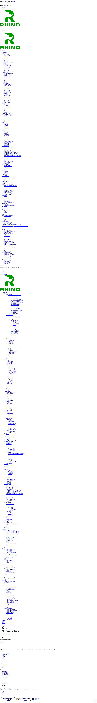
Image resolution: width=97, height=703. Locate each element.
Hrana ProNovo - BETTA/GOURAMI (17, 302)
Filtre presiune (10, 506)
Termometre (6, 78)
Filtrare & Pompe (7, 337)
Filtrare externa (8, 338)
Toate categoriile (3, 50)
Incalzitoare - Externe (11, 427)
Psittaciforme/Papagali (8, 238)
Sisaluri (5, 220)
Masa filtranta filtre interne (12, 351)
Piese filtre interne (11, 353)
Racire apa (6, 109)
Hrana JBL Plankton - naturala (13, 313)
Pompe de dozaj (7, 121)
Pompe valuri (6, 120)
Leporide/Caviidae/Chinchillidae (9, 230)
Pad (5, 81)
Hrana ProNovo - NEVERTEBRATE (17, 310)
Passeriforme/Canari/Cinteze (8, 241)
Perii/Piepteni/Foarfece (8, 223)
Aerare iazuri (8, 511)
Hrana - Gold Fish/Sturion (8, 161)
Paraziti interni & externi (8, 90)
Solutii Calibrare (11, 374)
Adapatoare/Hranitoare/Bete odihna (10, 578)
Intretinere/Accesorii (7, 547)
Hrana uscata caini (7, 201)
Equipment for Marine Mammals (9, 254)
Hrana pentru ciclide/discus (15, 324)
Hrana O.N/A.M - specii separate (13, 319)
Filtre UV (10, 355)
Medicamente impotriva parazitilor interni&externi (16, 453)
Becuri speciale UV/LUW (8, 191)
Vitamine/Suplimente (7, 604)
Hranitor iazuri (6, 163)
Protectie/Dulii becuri (7, 192)
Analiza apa (6, 64)
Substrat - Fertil (6, 94)
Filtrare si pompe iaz (5, 164)
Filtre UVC (6, 117)
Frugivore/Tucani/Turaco (8, 245)
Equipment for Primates (10, 614)
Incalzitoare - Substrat (11, 428)
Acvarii (3, 110)
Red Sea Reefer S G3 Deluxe (9, 151)
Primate (5, 234)
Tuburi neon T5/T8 (7, 194)
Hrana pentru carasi (14, 321)
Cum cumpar (4, 270)
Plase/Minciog (6, 144)
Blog (3, 8)
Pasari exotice (4, 576)
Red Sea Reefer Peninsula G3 (9, 154)
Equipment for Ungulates (8, 256)
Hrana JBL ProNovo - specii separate (14, 301)
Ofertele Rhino (4, 269)
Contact (3, 9)
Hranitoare (6, 57)
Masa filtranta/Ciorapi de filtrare (11, 440)
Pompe (9, 345)
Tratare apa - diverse (9, 364)
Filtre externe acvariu (11, 339)
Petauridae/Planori (7, 236)
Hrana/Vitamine (6, 582)
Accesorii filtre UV (11, 356)
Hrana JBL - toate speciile (12, 312)
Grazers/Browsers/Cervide (8, 233)
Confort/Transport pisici (6, 218)
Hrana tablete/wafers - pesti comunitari (17, 318)
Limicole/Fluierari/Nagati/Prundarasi (10, 244)
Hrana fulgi (14, 322)
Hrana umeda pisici (7, 216)
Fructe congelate (7, 263)
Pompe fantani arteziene (8, 166)
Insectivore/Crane (7, 243)
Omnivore (6, 235)
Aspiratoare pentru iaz (7, 168)
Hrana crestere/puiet (7, 56)
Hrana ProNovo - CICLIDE (15, 304)
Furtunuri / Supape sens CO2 (13, 370)
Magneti (5, 87)
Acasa (3, 665)
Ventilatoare (6, 132)
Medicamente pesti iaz (5, 176)
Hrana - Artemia (13, 335)
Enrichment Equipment (6, 252)
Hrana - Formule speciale (15, 333)
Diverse (5, 82)
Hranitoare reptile (7, 188)
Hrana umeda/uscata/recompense (7, 199)
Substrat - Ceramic (7, 95)
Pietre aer (9, 422)
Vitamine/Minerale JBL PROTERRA (12, 533)
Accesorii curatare (5, 83)
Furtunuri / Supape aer (12, 423)
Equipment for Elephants (8, 255)
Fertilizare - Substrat (7, 70)
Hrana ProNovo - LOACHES (15, 309)
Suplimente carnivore (7, 250)
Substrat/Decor (4, 195)
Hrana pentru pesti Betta (14, 320)
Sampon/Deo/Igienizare (8, 222)
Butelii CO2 (10, 375)
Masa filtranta (10, 342)
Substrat (5, 196)
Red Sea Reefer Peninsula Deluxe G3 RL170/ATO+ (12, 156)
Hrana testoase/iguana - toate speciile (12, 534)
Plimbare (3, 209)
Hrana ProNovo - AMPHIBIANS (16, 311)
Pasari (5, 594)
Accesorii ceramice (7, 76)
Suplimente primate (7, 249)
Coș (3, 693)
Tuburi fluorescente (7, 105)
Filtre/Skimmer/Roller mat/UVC (7, 114)
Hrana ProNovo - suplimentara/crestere (17, 300)
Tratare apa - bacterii (7, 66)
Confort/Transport (5, 203)
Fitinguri (9, 381)
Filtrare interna (6, 60)
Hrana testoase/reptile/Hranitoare (7, 184)
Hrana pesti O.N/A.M (7, 55)
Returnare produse (5, 673)
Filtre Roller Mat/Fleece (8, 115)
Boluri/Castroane (7, 558)
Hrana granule (15, 328)
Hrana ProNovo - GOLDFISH (15, 303)
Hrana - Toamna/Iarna (7, 160)
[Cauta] (10, 27)
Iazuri (3, 655)
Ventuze (5, 80)
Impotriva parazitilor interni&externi (12, 523)
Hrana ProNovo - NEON (15, 305)
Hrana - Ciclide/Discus (14, 334)
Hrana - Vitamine (7, 162)
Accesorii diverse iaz (5, 178)
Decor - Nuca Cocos (7, 101)
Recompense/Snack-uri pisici (11, 567)
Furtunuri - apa (10, 378)
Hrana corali (10, 460)
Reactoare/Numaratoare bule (13, 369)
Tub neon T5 (10, 415)
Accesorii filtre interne (12, 352)
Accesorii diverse (5, 72)
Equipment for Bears (9, 613)
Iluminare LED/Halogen (8, 193)
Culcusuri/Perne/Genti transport (9, 205)
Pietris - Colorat (6, 97)
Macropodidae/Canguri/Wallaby (9, 231)
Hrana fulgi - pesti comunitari (15, 317)
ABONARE (2, 642)
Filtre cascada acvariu (11, 340)
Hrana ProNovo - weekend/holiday (16, 299)
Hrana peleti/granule (16, 323)
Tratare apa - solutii (7, 65)
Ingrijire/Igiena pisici (5, 221)
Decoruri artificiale (11, 546)
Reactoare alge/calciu (7, 484)
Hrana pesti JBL (7, 54)
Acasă (3, 626)
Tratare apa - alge (7, 67)
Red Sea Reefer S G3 (7, 150)
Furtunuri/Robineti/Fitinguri (8, 73)
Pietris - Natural (6, 96)
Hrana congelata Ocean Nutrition (13, 331)
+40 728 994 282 (12, 1)
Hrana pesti (4, 53)
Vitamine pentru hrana (12, 314)
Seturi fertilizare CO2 (11, 368)
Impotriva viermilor (7, 92)
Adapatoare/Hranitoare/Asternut (9, 581)
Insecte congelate (7, 261)
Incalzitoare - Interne (11, 426)
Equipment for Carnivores (8, 253)
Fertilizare (6, 365)
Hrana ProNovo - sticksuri (15, 298)
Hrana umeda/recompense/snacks (7, 215)
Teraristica (4, 529)
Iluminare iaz (4, 181)
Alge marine (10, 462)
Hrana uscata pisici (9, 566)
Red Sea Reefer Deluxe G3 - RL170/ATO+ (11, 153)
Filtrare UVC (10, 507)
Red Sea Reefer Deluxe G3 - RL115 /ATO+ (11, 152)
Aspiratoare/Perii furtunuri (8, 84)
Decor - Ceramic (7, 102)
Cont (3, 694)
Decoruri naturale (11, 545)
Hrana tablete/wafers (16, 330)
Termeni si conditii (5, 676)
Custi (5, 583)
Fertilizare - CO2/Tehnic (8, 71)
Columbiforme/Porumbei (8, 246)
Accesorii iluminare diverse (12, 417)
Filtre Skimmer (6, 116)
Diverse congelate (7, 262)
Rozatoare (4, 580)
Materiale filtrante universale (8, 62)
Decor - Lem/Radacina (8, 98)
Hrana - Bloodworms (14, 332)
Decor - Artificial (7, 100)
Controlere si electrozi (11, 372)
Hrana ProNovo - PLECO (15, 307)
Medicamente (4, 89)
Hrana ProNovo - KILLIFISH (15, 308)
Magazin (3, 692)
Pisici (3, 564)
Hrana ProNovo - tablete (14, 297)
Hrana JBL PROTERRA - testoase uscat (10, 185)
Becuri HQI (10, 474)
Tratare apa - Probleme (12, 450)
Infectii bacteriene (7, 91)
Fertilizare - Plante (7, 69)
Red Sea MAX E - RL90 (8, 148)
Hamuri (5, 212)
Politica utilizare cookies (6, 675)
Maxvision (35, 689)
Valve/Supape (10, 380)
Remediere (6, 172)
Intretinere (6, 171)
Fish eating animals (7, 251)
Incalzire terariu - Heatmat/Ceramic (10, 190)
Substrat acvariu (5, 93)
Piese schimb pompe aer (12, 425)
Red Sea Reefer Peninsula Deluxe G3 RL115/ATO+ (12, 155)
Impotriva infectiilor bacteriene (11, 524)
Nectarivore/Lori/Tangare (8, 239)
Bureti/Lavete (6, 86)
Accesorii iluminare (7, 106)
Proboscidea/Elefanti (7, 232)
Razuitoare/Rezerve (7, 85)
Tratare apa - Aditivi (11, 448)
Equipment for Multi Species (9, 258)
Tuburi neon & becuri (9, 471)
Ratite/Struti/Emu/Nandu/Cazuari (11, 603)
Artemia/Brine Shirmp (12, 461)
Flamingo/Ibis (6, 240)
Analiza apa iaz (4, 174)
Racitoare (5, 131)
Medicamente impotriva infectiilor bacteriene (15, 454)
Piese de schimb (7, 169)
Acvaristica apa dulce (5, 292)
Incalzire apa (6, 108)
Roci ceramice (6, 135)
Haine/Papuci (6, 204)
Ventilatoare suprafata (11, 431)
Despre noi (4, 7)
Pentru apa (4, 122)
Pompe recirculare (7, 59)
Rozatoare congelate (7, 260)
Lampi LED (6, 104)
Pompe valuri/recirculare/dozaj (7, 118)
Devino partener (5, 272)
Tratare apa (4, 63)
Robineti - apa (10, 379)
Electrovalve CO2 (11, 373)
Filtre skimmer (10, 510)
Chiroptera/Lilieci (9, 593)
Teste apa (5, 175)
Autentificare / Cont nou (4, 624)
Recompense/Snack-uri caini (9, 202)
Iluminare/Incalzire (5, 189)
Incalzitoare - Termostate (12, 429)
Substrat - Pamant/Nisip (12, 543)
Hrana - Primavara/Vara (8, 159)
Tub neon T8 (10, 414)
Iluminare (3, 103)
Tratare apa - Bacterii (11, 449)
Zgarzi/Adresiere (7, 210)
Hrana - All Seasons (7, 158)
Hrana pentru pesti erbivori (15, 327)
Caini (3, 548)
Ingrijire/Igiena (4, 206)
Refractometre (6, 124)
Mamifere (4, 229)
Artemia (5, 79)
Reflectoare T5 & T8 (11, 416)
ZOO (3, 660)
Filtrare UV (6, 61)
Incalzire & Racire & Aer (6, 107)
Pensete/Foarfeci (7, 77)
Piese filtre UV (10, 357)
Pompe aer (10, 420)
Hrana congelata (7, 129)
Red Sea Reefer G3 (7, 149)
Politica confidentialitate (6, 674)
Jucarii (5, 563)
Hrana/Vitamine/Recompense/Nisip (10, 577)
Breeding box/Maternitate (8, 74)
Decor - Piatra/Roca (7, 99)
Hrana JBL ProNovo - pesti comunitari (14, 295)
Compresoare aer (11, 421)
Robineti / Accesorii (11, 424)
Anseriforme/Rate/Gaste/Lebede (9, 242)
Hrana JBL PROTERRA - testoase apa (10, 186)
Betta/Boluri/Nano (7, 112)
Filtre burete (10, 349)
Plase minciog (6, 179)
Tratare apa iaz (4, 170)
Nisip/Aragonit (6, 134)
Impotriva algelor (7, 173)
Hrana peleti (10, 459)
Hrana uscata (6, 128)
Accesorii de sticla (7, 75)
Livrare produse (4, 672)
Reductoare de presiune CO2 (13, 371)
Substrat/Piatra (4, 133)
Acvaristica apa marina (6, 654)
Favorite (3, 621)
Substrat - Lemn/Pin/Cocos (12, 544)
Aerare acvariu (8, 419)
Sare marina (6, 123)
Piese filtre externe (11, 343)
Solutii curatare (6, 88)
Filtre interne (10, 348)
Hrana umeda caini (7, 200)
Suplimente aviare (7, 248)
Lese (5, 211)
